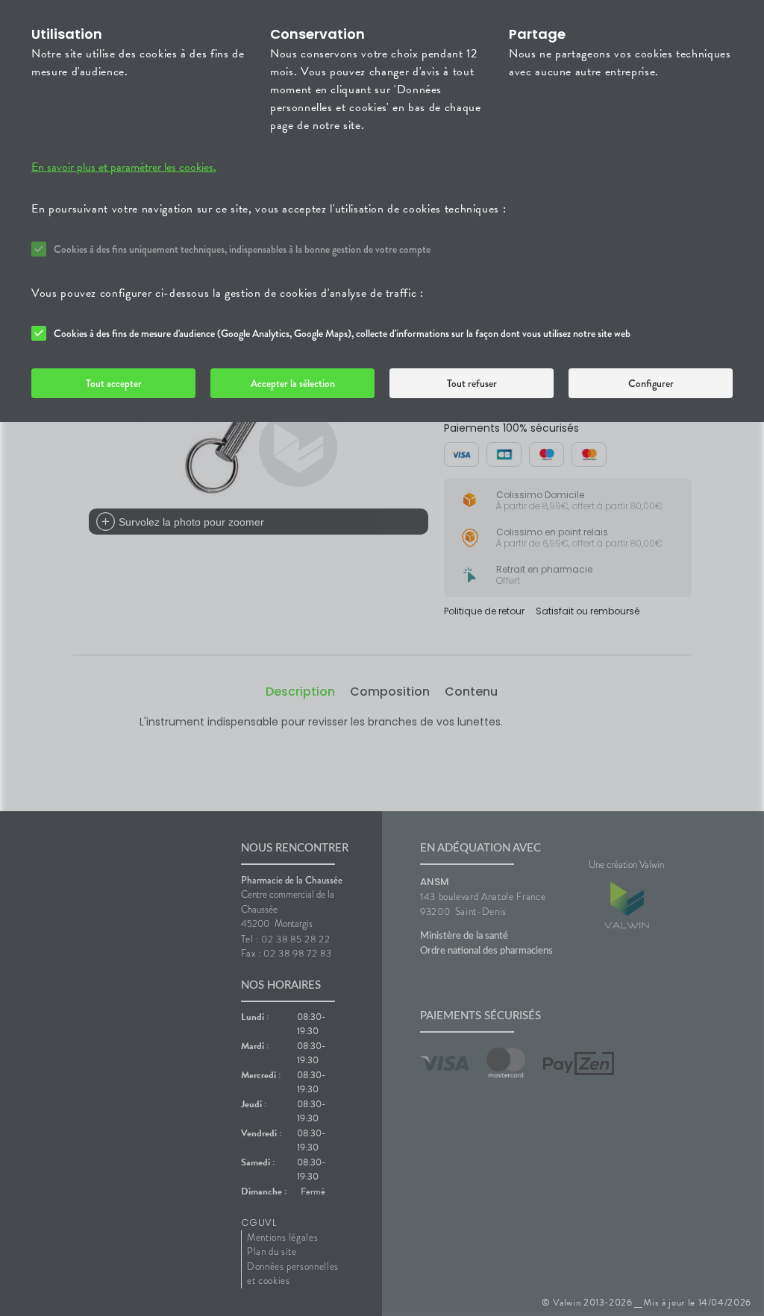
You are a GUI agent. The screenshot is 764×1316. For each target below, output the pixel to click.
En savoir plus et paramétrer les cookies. (123, 167)
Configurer (651, 383)
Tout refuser (472, 383)
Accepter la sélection (293, 383)
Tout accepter (114, 383)
